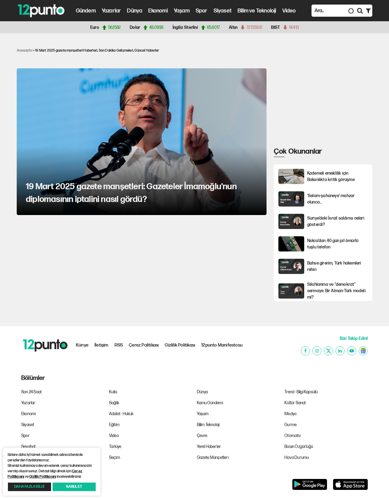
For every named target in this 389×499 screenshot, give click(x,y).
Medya (290, 413)
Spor (202, 11)
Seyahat (28, 446)
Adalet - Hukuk (121, 413)
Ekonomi (157, 11)
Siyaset (223, 11)
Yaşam (182, 11)
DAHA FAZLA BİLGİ (29, 486)
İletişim (101, 345)
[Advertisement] (319, 106)
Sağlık (114, 402)
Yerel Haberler (209, 446)
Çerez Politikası (144, 345)
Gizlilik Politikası (180, 345)
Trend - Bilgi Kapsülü (301, 392)
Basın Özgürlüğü (298, 446)
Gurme (290, 424)
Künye (82, 345)
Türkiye (115, 446)
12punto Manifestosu (222, 345)
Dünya (134, 11)
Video (289, 11)
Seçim (114, 457)
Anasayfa (24, 50)
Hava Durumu (296, 457)
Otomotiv (292, 435)
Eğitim (114, 424)
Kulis (113, 392)
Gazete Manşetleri (213, 457)
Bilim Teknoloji (208, 424)
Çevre (202, 435)
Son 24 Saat (31, 392)
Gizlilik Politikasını (42, 476)
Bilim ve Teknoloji (257, 11)
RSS (119, 345)
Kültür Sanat (295, 402)
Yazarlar (111, 11)
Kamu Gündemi (210, 402)
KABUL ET (74, 486)
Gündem (86, 11)
